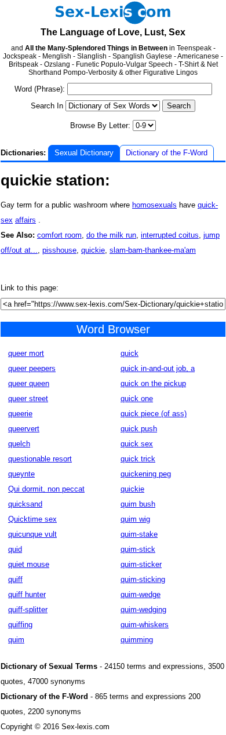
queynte (21, 474)
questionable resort (40, 458)
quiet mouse (28, 564)
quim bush (138, 504)
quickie (93, 250)
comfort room (59, 235)
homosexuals (154, 205)
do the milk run (111, 235)
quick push (139, 428)
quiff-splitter (28, 609)
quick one (137, 398)
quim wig (135, 519)
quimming (137, 639)
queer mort (26, 353)
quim (16, 639)
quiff (15, 579)
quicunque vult (32, 534)
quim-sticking (143, 579)
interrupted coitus (170, 235)
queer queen (28, 383)
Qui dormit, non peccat (46, 489)
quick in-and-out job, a (158, 368)
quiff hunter (27, 594)
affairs (25, 220)
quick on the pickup (153, 383)
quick (129, 353)
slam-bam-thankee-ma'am (153, 250)
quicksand (25, 504)
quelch (19, 443)
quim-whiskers (145, 624)
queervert (23, 428)
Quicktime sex (32, 519)
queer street (28, 398)
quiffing (20, 624)
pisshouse (59, 250)
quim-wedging (143, 609)
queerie (20, 413)
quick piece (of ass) (154, 413)
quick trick (138, 458)
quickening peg (146, 474)
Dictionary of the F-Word (166, 152)
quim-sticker (141, 564)
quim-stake (139, 534)
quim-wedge (141, 594)
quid (15, 549)
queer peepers (32, 368)
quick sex (137, 443)
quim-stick (138, 549)
